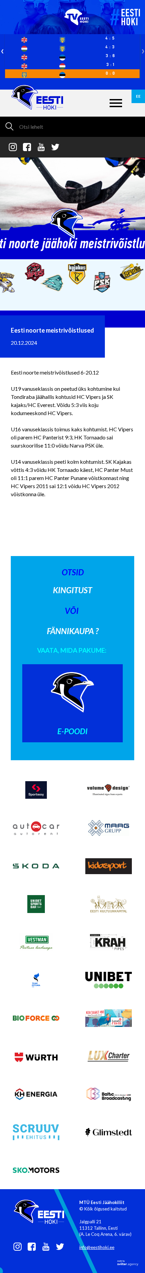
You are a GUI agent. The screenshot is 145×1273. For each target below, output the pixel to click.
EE (138, 96)
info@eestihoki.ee (96, 1247)
